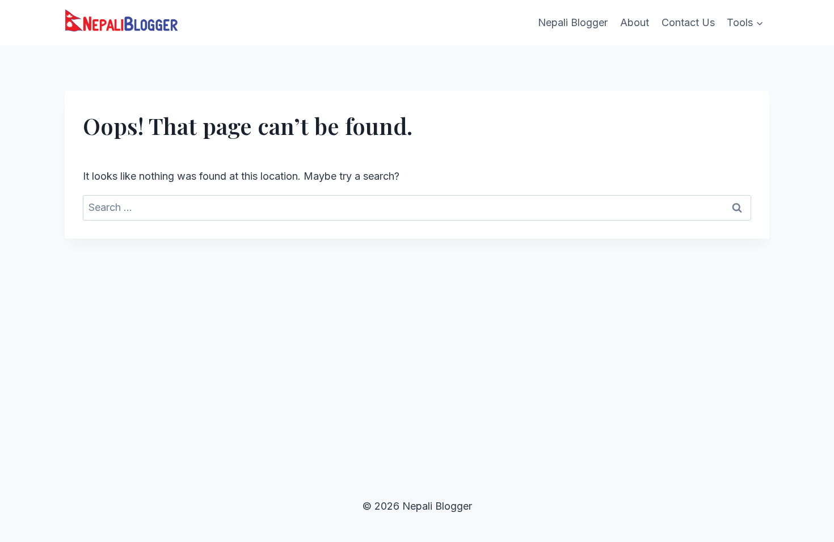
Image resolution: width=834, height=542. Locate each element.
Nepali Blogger (573, 22)
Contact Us (688, 22)
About (634, 22)
